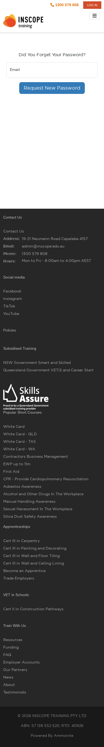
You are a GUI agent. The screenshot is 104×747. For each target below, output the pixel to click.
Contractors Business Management (35, 456)
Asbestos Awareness (22, 486)
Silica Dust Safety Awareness (30, 516)
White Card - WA (19, 449)
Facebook (12, 291)
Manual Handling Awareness (29, 501)
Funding (11, 647)
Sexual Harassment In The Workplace (37, 509)
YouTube (11, 313)
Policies (9, 330)
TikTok (9, 306)
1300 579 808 (66, 5)
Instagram (12, 298)
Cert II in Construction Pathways (33, 609)
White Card (14, 426)
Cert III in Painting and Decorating (34, 548)
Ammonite (63, 735)
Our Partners (15, 670)
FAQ (7, 655)
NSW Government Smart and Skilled (37, 362)
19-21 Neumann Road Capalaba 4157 (55, 239)
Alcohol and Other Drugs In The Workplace (43, 494)
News (8, 677)
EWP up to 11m (16, 464)
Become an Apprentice (24, 571)
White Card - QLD (20, 434)
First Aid (11, 471)
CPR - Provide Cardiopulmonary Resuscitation (46, 479)
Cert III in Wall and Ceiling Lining (33, 563)
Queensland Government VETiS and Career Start (48, 370)
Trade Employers (18, 578)
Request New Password (52, 88)
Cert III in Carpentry (21, 541)
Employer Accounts (21, 662)
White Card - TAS (19, 441)
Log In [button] (92, 5)
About (9, 685)
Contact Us (13, 231)
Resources (12, 640)
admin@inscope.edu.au (43, 246)
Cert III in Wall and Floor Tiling (31, 556)
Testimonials (14, 692)
